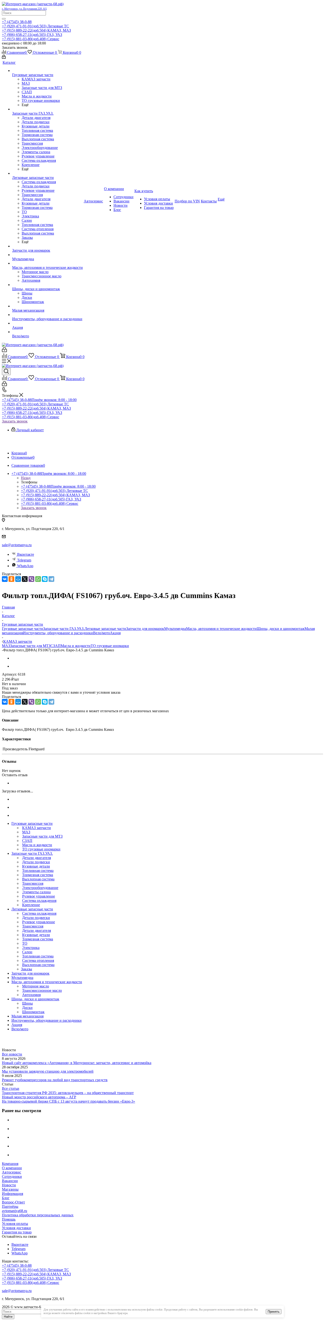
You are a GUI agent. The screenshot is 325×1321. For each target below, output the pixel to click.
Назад (25, 478)
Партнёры (10, 1206)
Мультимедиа (175, 629)
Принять (274, 1311)
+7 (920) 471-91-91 (35, 26)
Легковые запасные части (105, 629)
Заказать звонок (15, 421)
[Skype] (45, 579)
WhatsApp (25, 566)
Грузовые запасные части (22, 629)
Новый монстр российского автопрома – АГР (39, 1097)
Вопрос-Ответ (13, 1202)
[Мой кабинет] (4, 57)
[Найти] (4, 19)
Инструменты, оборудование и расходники (58, 633)
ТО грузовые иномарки (110, 646)
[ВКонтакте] (5, 579)
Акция (115, 633)
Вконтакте (25, 554)
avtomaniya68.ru (14, 1211)
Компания (10, 1164)
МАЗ (6, 646)
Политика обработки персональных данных (38, 1215)
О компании (12, 1168)
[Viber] (31, 579)
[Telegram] (51, 579)
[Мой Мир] (18, 579)
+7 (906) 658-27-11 (32, 35)
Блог (6, 1198)
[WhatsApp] (38, 579)
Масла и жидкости (76, 646)
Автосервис (11, 1172)
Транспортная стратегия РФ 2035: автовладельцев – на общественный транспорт (68, 1093)
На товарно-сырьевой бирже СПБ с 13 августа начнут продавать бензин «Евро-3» (68, 1101)
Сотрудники (12, 1176)
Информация (12, 1194)
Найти (8, 1316)
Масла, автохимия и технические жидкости (221, 629)
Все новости (12, 1054)
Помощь (8, 1219)
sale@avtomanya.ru (17, 545)
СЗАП (55, 646)
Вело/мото (101, 633)
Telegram (24, 560)
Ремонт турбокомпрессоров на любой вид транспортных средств (55, 1080)
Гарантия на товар (17, 1232)
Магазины (10, 1189)
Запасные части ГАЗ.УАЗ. (63, 629)
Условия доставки (16, 1228)
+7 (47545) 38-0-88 (17, 22)
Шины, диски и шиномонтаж (281, 629)
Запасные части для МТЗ (30, 646)
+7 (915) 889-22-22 (36, 30)
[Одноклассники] (11, 579)
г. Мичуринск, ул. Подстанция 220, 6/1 (24, 8)
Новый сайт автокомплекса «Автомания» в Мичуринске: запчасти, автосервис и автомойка (76, 1063)
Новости (9, 1185)
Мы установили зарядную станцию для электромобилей (48, 1071)
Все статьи (10, 1088)
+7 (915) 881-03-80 (30, 39)
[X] (25, 579)
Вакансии (10, 1181)
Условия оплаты (15, 1224)
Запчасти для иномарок (145, 629)
